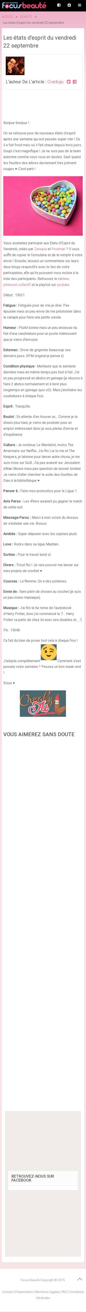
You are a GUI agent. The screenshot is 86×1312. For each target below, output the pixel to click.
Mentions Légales (47, 1292)
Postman (58, 249)
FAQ (64, 1292)
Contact (7, 1292)
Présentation (24, 1292)
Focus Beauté (30, 1280)
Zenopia (40, 249)
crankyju (55, 81)
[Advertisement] (42, 926)
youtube (63, 285)
